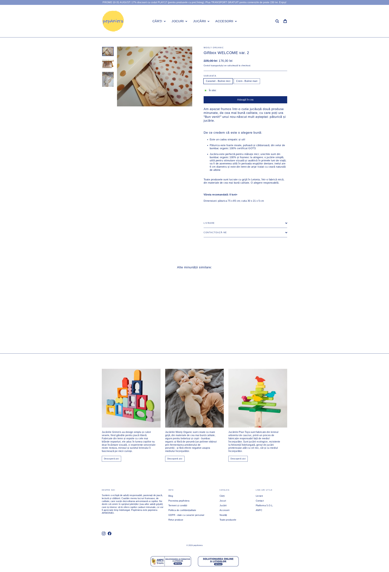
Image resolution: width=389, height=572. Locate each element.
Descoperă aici (111, 458)
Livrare (209, 223)
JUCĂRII (200, 21)
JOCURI (178, 21)
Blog (170, 496)
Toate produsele (228, 520)
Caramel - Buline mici (218, 81)
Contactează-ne (215, 232)
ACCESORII (224, 21)
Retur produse (175, 520)
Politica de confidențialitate (182, 510)
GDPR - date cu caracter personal (186, 515)
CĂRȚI (157, 21)
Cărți (222, 496)
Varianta (210, 76)
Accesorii (224, 510)
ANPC (259, 510)
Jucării (223, 505)
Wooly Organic (214, 48)
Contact (260, 501)
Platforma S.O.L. (264, 505)
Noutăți (223, 515)
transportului (217, 65)
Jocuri (223, 501)
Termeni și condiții (177, 505)
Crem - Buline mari (246, 81)
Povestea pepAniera (178, 501)
